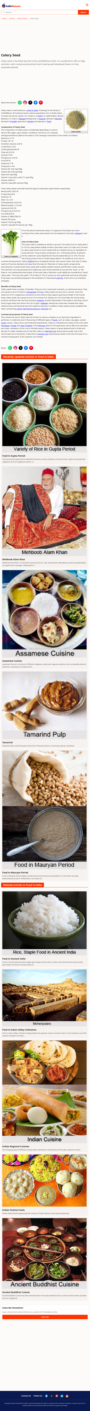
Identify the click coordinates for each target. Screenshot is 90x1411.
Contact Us (26, 1396)
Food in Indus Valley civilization (19, 1029)
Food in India (22, 18)
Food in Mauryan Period (15, 872)
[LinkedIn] (62, 1396)
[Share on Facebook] (36, 103)
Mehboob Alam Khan (13, 559)
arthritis (59, 278)
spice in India (32, 110)
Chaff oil (30, 261)
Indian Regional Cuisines (15, 1146)
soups (3, 323)
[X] (51, 1396)
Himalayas (5, 325)
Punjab (13, 325)
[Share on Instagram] (25, 103)
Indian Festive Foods (13, 1209)
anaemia (40, 300)
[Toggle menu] (87, 5)
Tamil (49, 121)
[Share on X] (30, 103)
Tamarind (7, 742)
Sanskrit (30, 121)
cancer (19, 309)
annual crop (43, 334)
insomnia (44, 309)
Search (83, 12)
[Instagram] (67, 1396)
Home (4, 18)
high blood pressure (31, 309)
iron (42, 292)
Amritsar (42, 325)
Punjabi (13, 121)
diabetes (44, 303)
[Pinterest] (56, 1396)
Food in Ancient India (13, 958)
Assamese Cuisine (12, 660)
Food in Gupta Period (13, 455)
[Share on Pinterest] (41, 103)
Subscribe (45, 1317)
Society (11, 18)
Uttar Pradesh (26, 325)
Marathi (58, 119)
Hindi (40, 116)
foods (55, 320)
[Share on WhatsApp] (20, 103)
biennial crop (50, 331)
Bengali (22, 119)
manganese (31, 292)
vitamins (78, 233)
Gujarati (42, 119)
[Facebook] (46, 1396)
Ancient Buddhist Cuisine (16, 1292)
